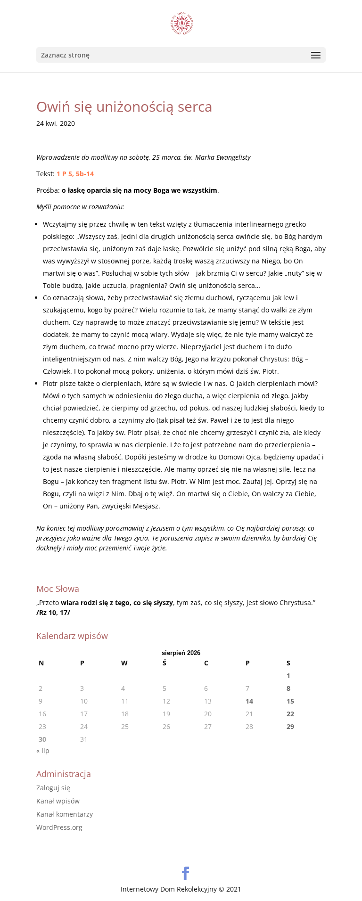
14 (249, 700)
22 (290, 713)
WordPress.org (59, 827)
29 (290, 726)
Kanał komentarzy (64, 814)
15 (290, 700)
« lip (42, 750)
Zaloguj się (53, 787)
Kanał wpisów (58, 800)
